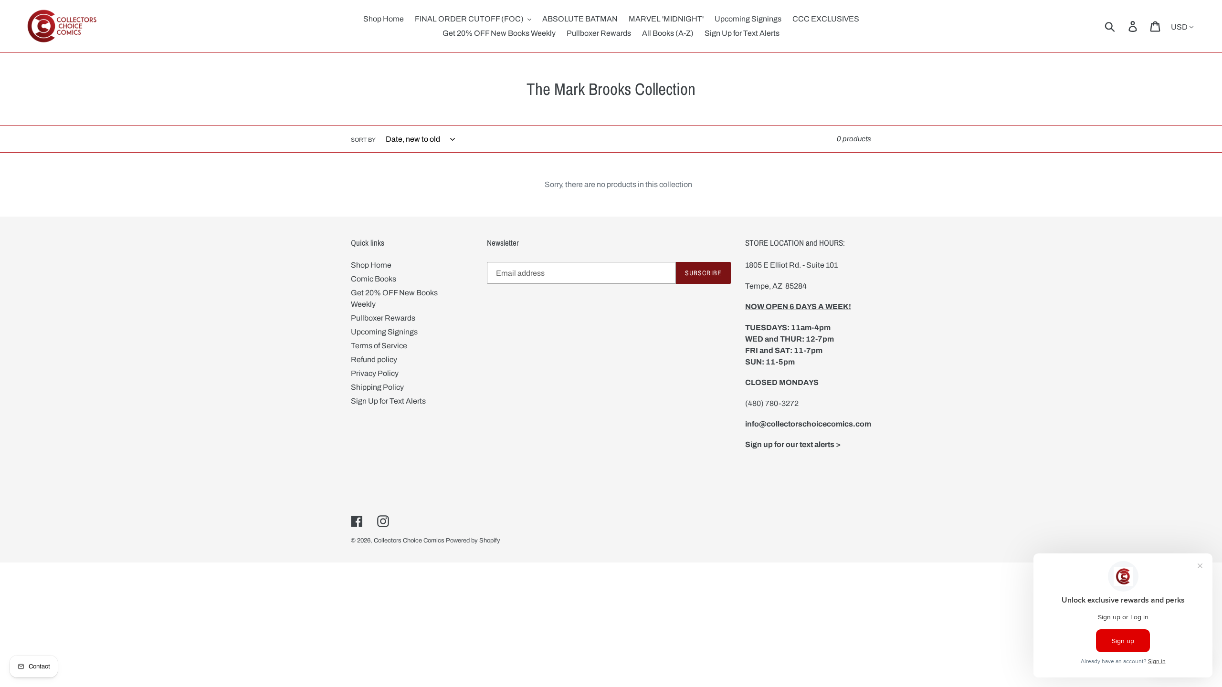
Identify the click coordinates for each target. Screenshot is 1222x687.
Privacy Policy (375, 373)
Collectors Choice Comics (409, 540)
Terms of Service (379, 346)
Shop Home (371, 265)
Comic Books (373, 279)
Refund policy (374, 359)
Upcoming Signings (384, 332)
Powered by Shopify (473, 540)
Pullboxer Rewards (383, 318)
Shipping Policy (377, 387)
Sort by (363, 139)
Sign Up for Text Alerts (388, 401)
